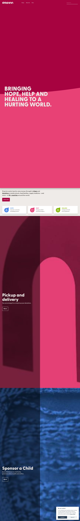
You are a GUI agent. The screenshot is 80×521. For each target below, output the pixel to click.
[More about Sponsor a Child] (5, 479)
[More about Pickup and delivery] (5, 309)
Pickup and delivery (13, 297)
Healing (64, 208)
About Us (28, 2)
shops (35, 191)
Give (33, 2)
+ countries (13, 195)
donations (5, 193)
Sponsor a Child (17, 468)
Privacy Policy (72, 514)
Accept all (62, 517)
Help (37, 208)
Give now (6, 199)
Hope (12, 208)
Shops (23, 2)
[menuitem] (23, 2)
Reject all (72, 517)
